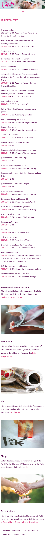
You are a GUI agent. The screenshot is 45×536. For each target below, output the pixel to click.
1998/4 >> (5, 269)
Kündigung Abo (33, 531)
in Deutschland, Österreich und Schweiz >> (19, 522)
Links (23, 534)
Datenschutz (16, 531)
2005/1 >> (5, 145)
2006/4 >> (5, 114)
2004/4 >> (5, 160)
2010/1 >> (5, 83)
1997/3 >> (5, 276)
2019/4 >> (5, 46)
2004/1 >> (5, 209)
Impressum (6, 531)
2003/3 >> (5, 232)
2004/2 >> (5, 186)
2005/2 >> (5, 137)
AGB (24, 531)
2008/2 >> (5, 104)
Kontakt (16, 534)
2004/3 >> (5, 168)
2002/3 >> (5, 247)
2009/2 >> (5, 96)
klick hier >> (15, 412)
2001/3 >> (5, 255)
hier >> (28, 467)
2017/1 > (5, 61)
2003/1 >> (5, 240)
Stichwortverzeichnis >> (11, 297)
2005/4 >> (5, 122)
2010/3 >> (5, 69)
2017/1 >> (5, 54)
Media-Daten (7, 534)
